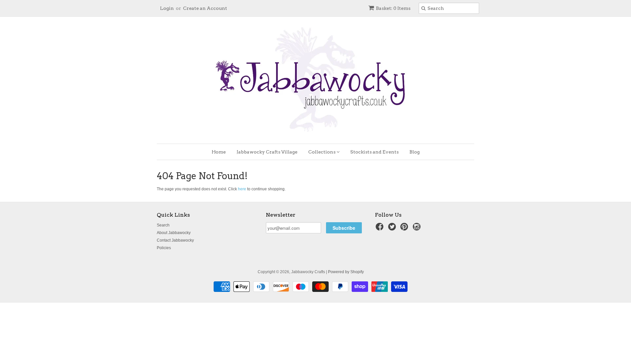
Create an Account (205, 8)
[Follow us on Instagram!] (418, 229)
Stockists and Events (374, 151)
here (242, 189)
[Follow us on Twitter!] (393, 229)
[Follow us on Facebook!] (381, 229)
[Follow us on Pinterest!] (405, 229)
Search (163, 225)
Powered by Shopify (346, 272)
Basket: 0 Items (393, 8)
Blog (414, 151)
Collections (322, 151)
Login (167, 8)
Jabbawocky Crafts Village (267, 151)
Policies (164, 248)
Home (219, 151)
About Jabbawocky (174, 232)
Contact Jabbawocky (175, 240)
